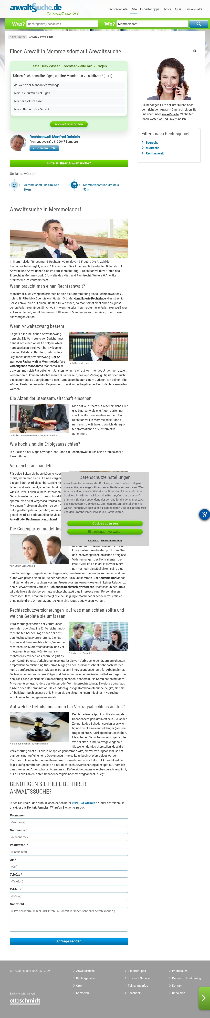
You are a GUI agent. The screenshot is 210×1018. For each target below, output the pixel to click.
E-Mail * (15, 889)
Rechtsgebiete (117, 9)
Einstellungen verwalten (105, 531)
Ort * (13, 860)
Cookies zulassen (105, 523)
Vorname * (17, 815)
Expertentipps (149, 9)
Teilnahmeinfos (138, 985)
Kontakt (177, 985)
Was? (18, 24)
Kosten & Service (139, 978)
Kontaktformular (170, 114)
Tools (167, 9)
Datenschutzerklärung (183, 978)
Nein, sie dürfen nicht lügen (32, 93)
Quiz (178, 9)
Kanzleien (82, 993)
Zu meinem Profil (44, 148)
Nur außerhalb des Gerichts (32, 109)
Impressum (179, 970)
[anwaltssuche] (45, 15)
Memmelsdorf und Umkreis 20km (41, 187)
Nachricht (17, 904)
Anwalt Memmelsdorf (41, 36)
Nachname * (18, 830)
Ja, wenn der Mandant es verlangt (36, 85)
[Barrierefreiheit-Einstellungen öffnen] (204, 514)
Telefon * (16, 874)
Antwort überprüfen (69, 124)
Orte (134, 9)
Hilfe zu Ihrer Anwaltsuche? (69, 163)
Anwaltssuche (17, 36)
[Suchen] (198, 24)
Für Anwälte (193, 9)
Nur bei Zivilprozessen (28, 101)
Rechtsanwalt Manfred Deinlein (55, 137)
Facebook (134, 993)
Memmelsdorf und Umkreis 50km (101, 187)
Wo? (109, 24)
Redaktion (178, 993)
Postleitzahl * (19, 845)
